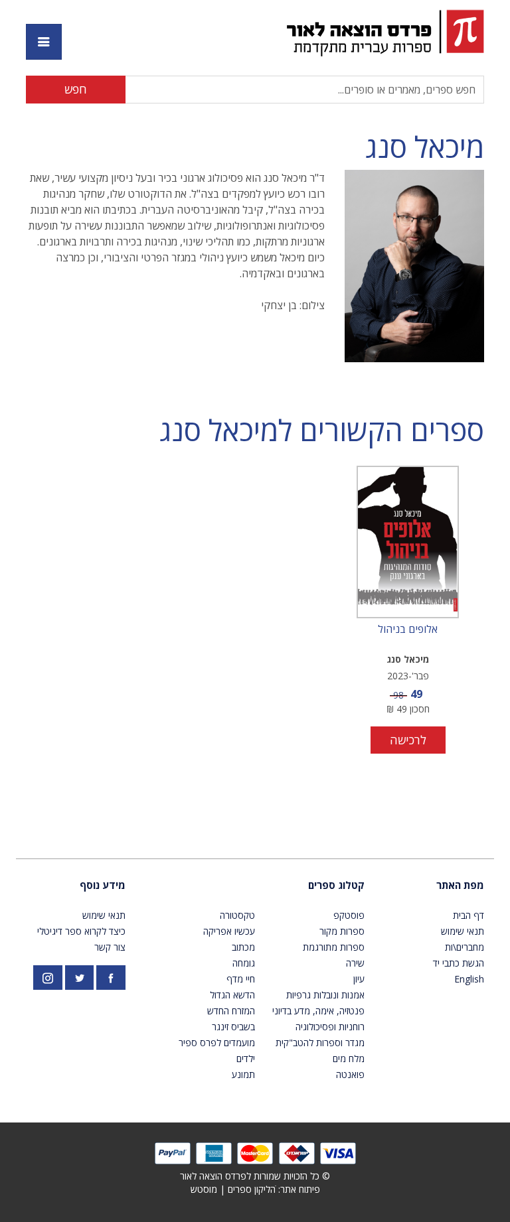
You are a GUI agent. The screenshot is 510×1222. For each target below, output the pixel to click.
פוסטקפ (349, 915)
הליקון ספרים (252, 1189)
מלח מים (349, 1058)
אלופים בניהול (408, 629)
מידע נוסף (103, 885)
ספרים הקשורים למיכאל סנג (321, 430)
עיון (359, 979)
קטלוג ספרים (336, 885)
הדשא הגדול (232, 994)
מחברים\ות (464, 947)
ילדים (245, 1058)
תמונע (243, 1074)
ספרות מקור (342, 931)
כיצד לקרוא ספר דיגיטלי (81, 931)
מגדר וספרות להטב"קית (320, 1042)
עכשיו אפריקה (229, 931)
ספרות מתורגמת (334, 947)
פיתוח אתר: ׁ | (255, 1189)
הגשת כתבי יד (458, 963)
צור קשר (110, 947)
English (469, 979)
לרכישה (408, 740)
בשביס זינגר (233, 1026)
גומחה (243, 963)
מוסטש (204, 1189)
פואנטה (350, 1074)
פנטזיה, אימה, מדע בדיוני (318, 1010)
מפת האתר (460, 885)
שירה (355, 963)
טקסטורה (237, 915)
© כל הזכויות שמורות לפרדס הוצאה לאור (255, 1176)
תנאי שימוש (462, 931)
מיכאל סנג (424, 147)
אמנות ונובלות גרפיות (325, 994)
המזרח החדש (231, 1010)
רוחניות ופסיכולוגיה (330, 1026)
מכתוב (243, 947)
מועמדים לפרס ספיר (217, 1042)
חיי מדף (240, 979)
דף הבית (468, 915)
